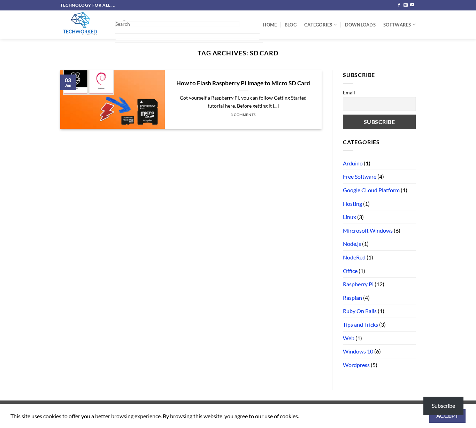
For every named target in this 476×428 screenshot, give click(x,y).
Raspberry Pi (358, 284)
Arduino (353, 163)
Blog (291, 25)
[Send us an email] (406, 5)
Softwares (397, 25)
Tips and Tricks (360, 324)
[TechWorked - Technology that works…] (82, 24)
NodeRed (354, 257)
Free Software (359, 176)
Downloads (360, 25)
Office (350, 270)
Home (270, 25)
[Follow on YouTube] (412, 5)
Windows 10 (358, 351)
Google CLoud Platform (371, 190)
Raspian (352, 297)
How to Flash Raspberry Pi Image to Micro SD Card (243, 83)
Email (349, 92)
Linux (349, 216)
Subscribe (443, 405)
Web (348, 338)
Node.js (352, 243)
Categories (318, 25)
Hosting (352, 203)
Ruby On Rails (360, 311)
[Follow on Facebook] (399, 5)
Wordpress (356, 364)
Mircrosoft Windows (368, 230)
